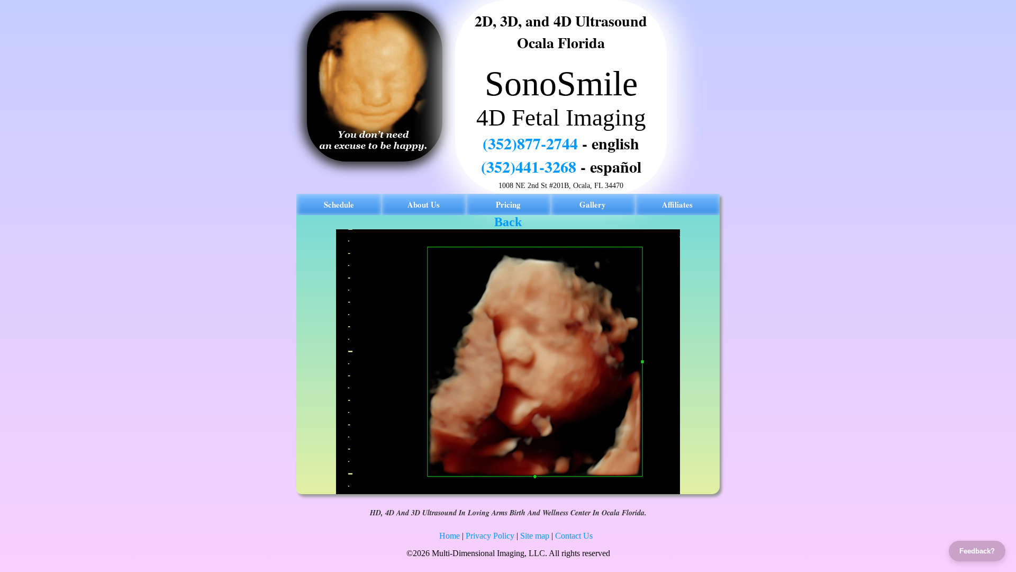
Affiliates (677, 204)
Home (449, 535)
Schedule (339, 204)
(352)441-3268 (528, 166)
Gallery (592, 204)
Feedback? (977, 551)
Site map (534, 535)
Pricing (508, 204)
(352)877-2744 (530, 143)
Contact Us (574, 535)
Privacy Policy (490, 535)
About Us (423, 204)
